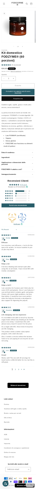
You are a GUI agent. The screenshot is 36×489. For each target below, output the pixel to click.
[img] (6, 235)
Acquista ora (18, 98)
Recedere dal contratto (24, 485)
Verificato (17, 224)
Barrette (7, 422)
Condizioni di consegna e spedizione (16, 448)
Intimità (6, 439)
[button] (4, 4)
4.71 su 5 (23, 185)
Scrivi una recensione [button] (18, 205)
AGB (5, 434)
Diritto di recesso (10, 452)
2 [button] (15, 369)
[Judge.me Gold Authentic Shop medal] (12, 217)
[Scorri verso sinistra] (13, 46)
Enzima (6, 404)
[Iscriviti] (28, 469)
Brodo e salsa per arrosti (12, 413)
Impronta (7, 443)
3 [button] (18, 369)
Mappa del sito (9, 457)
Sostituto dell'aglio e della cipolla (15, 409)
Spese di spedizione (15, 71)
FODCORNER (14, 485)
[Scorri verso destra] (22, 46)
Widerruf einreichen (18, 385)
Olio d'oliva (8, 417)
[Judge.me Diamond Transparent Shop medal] (22, 217)
